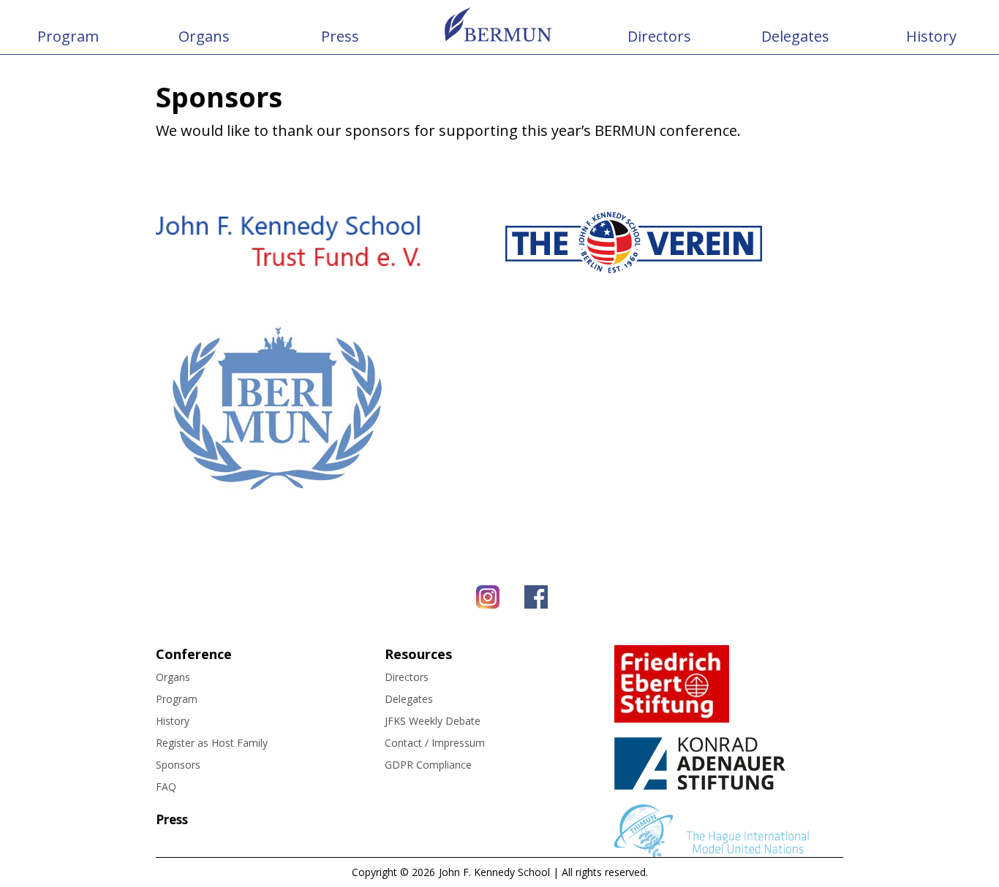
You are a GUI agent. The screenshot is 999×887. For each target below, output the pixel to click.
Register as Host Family (212, 743)
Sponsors (178, 765)
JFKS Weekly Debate (432, 721)
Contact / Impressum (435, 743)
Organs (204, 36)
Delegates (795, 36)
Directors (659, 36)
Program (68, 36)
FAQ (166, 786)
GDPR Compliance (428, 765)
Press (340, 36)
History (931, 36)
